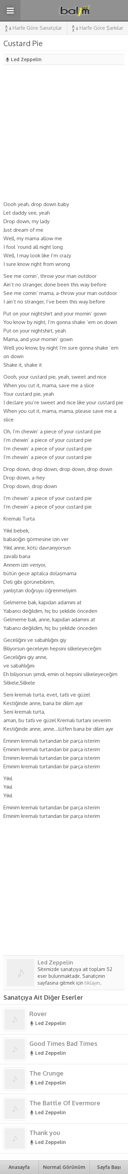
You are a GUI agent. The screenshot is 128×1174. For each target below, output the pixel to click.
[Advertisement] (64, 132)
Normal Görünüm (64, 1167)
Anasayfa (19, 1167)
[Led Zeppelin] (20, 983)
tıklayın (92, 983)
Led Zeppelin (26, 59)
